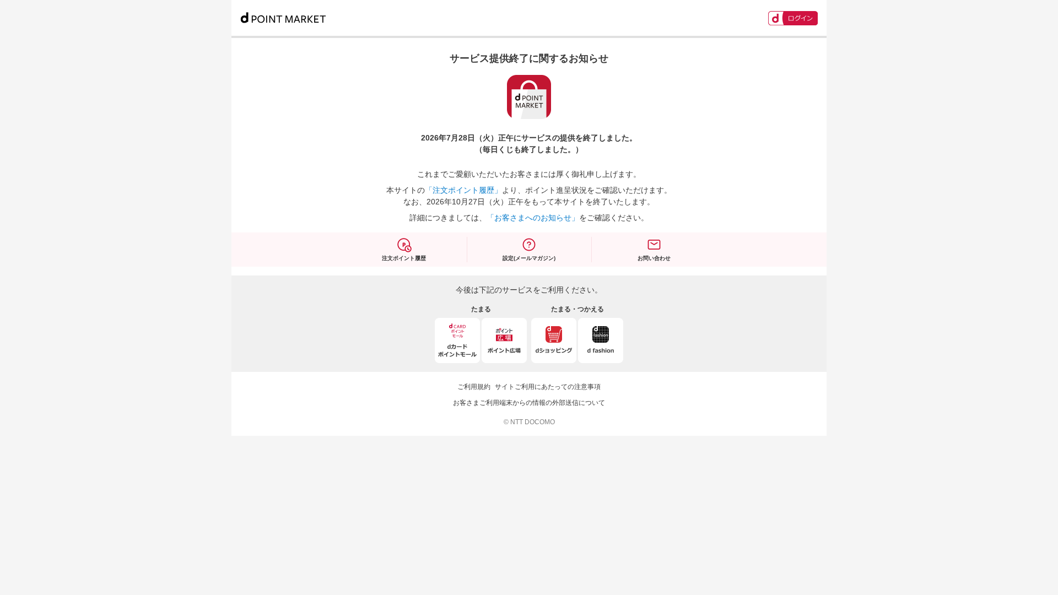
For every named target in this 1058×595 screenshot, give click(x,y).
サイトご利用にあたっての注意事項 (548, 387)
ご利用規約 (473, 387)
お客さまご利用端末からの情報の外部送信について (529, 403)
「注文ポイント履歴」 (463, 190)
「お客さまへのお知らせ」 (533, 217)
